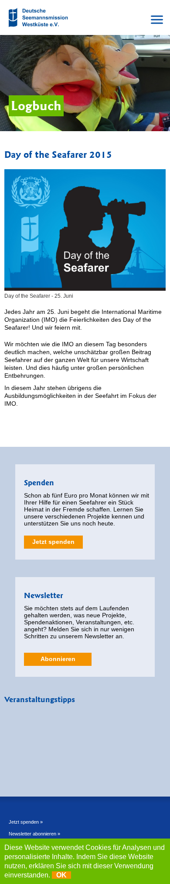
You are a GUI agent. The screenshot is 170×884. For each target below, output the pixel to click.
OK (61, 875)
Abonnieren (58, 658)
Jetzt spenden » (26, 822)
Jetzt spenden (53, 541)
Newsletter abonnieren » (34, 833)
